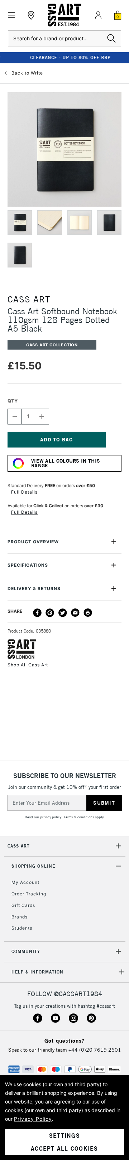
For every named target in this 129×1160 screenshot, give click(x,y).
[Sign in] (98, 15)
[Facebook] (37, 612)
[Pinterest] (50, 612)
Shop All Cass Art (28, 664)
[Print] (87, 612)
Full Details (24, 492)
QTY (13, 401)
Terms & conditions (78, 817)
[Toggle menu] (12, 15)
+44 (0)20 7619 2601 (94, 1050)
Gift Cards (23, 905)
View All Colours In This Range (65, 463)
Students (21, 928)
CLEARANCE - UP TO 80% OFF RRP (64, 57)
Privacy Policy (33, 1119)
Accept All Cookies (64, 1148)
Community (25, 951)
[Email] (75, 612)
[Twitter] (62, 612)
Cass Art (19, 846)
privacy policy (50, 817)
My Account (25, 882)
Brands (19, 917)
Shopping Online (33, 866)
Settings (64, 1135)
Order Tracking (28, 893)
